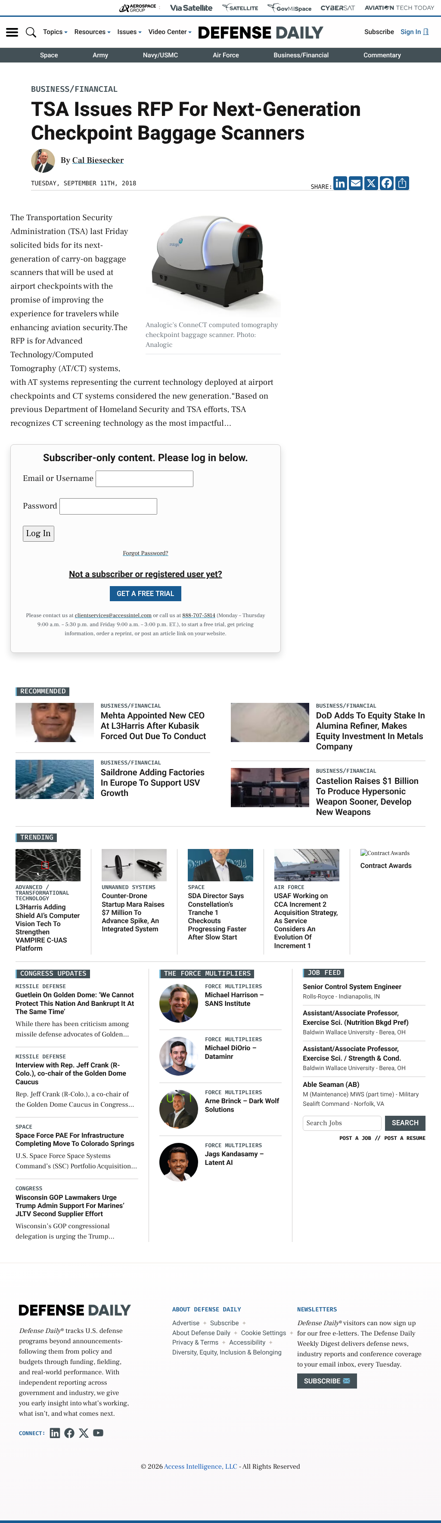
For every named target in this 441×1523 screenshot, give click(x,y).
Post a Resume (404, 1138)
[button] (12, 32)
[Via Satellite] (191, 8)
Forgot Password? (145, 553)
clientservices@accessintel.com (113, 615)
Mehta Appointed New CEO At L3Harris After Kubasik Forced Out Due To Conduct (153, 725)
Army (100, 55)
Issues (127, 32)
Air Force (226, 55)
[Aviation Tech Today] (400, 8)
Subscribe (379, 32)
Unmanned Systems (128, 887)
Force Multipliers (233, 986)
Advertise (185, 1323)
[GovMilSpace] (289, 7)
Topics (53, 32)
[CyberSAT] (338, 8)
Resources (90, 32)
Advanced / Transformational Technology (42, 893)
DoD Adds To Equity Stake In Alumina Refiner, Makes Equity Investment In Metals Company (370, 731)
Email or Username (58, 478)
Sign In (411, 32)
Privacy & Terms (195, 1342)
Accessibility (247, 1342)
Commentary (382, 55)
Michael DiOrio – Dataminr (231, 1052)
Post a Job (355, 1138)
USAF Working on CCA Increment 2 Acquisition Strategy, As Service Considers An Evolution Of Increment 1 (306, 920)
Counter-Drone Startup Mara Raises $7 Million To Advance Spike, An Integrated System (133, 912)
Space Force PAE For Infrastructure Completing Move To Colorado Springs (75, 1139)
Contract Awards (386, 865)
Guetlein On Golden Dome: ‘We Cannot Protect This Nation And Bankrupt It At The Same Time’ (75, 1003)
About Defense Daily (201, 1333)
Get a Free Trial (145, 594)
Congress (29, 1189)
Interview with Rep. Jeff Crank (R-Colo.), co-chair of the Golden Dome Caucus (71, 1073)
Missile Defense (41, 986)
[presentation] (178, 1003)
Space (49, 55)
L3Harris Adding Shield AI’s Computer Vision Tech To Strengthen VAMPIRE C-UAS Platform (48, 927)
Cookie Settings (263, 1333)
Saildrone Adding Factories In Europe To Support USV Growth (153, 782)
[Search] (31, 32)
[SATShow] (240, 7)
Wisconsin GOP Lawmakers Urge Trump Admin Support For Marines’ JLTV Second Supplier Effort (70, 1205)
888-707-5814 (198, 615)
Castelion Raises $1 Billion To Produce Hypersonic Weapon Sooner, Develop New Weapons (367, 796)
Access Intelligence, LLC (200, 1467)
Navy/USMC (160, 55)
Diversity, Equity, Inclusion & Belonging (227, 1352)
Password (40, 506)
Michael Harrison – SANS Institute (234, 999)
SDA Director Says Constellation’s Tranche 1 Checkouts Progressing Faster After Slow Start (217, 916)
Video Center (168, 32)
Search (405, 1123)
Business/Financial (301, 55)
